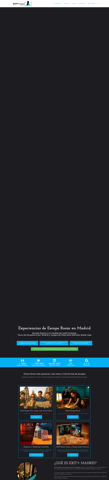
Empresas (66, 3)
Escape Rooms (58, 3)
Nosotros (74, 3)
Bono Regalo (82, 3)
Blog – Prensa (91, 3)
